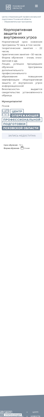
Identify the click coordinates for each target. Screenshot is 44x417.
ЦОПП (35, 412)
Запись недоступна (22, 135)
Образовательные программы (18, 22)
